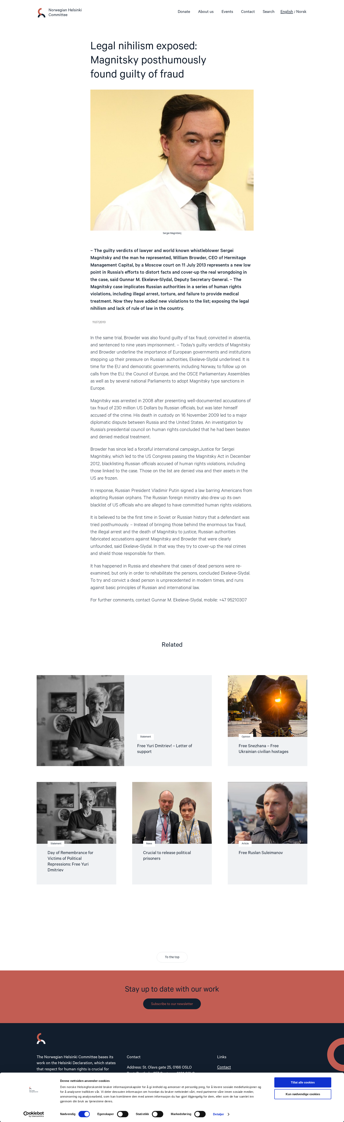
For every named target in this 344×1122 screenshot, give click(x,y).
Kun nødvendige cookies (303, 1094)
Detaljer (218, 1114)
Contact (248, 12)
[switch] (122, 1114)
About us (206, 12)
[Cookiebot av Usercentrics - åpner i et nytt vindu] (33, 1114)
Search (269, 12)
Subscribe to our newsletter (172, 1004)
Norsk (301, 12)
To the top (172, 957)
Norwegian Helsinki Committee (65, 12)
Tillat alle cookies (303, 1082)
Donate (184, 12)
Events (227, 12)
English (286, 12)
